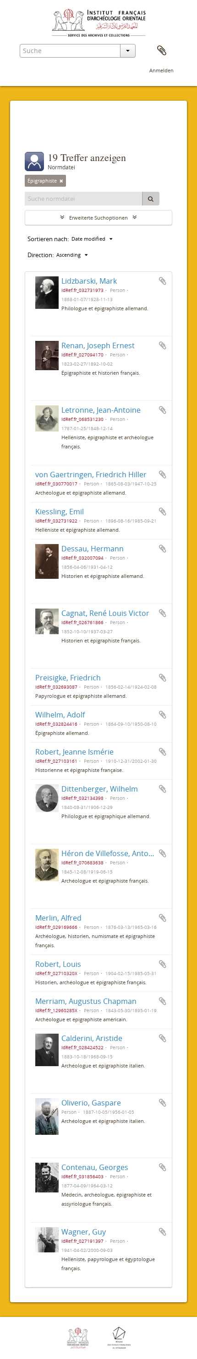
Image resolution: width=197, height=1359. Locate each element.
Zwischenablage (161, 50)
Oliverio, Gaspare (91, 1103)
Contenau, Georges (94, 1167)
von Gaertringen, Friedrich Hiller (91, 474)
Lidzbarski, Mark (89, 281)
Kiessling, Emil (59, 512)
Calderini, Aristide (91, 1038)
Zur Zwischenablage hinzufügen (162, 281)
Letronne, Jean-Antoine (101, 410)
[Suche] (150, 198)
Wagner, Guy (83, 1232)
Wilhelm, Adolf (60, 715)
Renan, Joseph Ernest (98, 345)
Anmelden (161, 70)
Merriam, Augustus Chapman (86, 1001)
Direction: (40, 255)
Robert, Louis (58, 964)
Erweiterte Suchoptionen (98, 217)
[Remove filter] (61, 180)
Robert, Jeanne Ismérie (74, 752)
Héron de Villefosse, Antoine (110, 853)
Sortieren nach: (48, 239)
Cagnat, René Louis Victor (105, 613)
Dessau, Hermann (92, 549)
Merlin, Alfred (58, 918)
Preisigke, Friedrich (68, 678)
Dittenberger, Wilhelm (99, 789)
